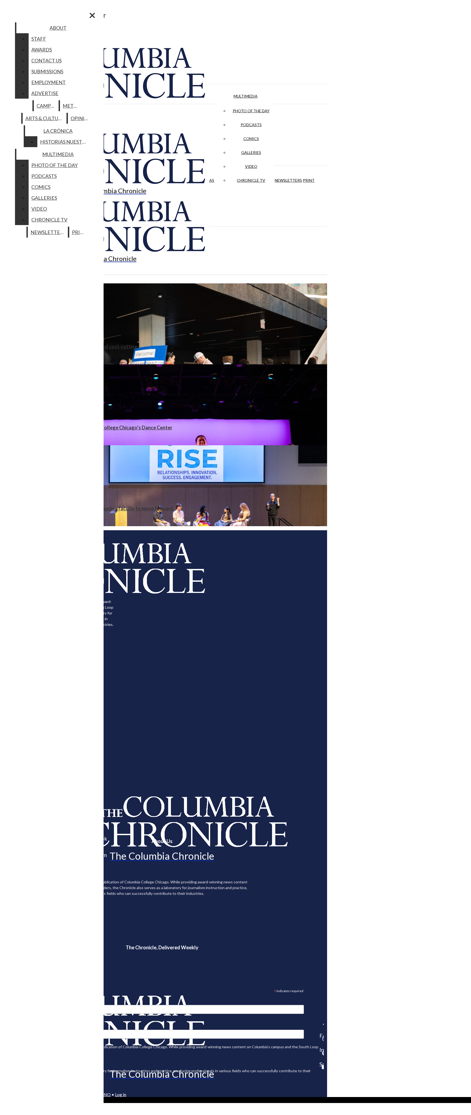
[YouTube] (321, 1067)
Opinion (81, 118)
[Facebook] (321, 1024)
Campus (46, 106)
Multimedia (246, 96)
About (58, 28)
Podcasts (251, 124)
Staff (38, 39)
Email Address (21, 1001)
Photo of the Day (251, 110)
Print (309, 180)
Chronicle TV (251, 180)
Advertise (44, 93)
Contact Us (46, 60)
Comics (251, 138)
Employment (48, 82)
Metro (72, 106)
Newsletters (288, 180)
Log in (120, 1094)
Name (14, 1026)
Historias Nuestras (65, 142)
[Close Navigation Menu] (92, 15)
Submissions (47, 71)
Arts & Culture (44, 118)
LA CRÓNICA (58, 131)
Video (251, 166)
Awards (41, 50)
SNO (106, 1094)
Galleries (251, 152)
